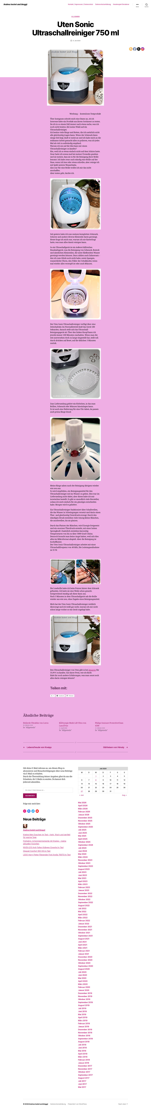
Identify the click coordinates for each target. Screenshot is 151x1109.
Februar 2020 (84, 987)
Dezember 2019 (85, 993)
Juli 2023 (82, 872)
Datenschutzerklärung (103, 4)
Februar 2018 (84, 1060)
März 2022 (82, 918)
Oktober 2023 (84, 863)
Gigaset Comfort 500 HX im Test (36, 851)
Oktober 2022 (84, 899)
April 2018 (82, 1054)
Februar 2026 (84, 812)
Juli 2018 (82, 1045)
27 (82, 791)
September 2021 (85, 936)
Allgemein (75, 16)
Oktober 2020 (84, 963)
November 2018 (85, 1033)
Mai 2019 (82, 1014)
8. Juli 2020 (76, 40)
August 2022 (84, 905)
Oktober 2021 (84, 933)
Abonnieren (30, 796)
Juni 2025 (82, 833)
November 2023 (85, 860)
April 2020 (82, 981)
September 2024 (85, 845)
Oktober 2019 (84, 999)
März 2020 (83, 984)
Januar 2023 (83, 890)
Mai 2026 (82, 803)
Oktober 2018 (84, 1036)
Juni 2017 (82, 1084)
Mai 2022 (82, 911)
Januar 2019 (83, 1026)
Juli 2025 (82, 830)
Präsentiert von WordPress (77, 1104)
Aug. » (124, 795)
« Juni (81, 795)
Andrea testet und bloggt (15, 4)
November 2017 (85, 1069)
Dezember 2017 (85, 1066)
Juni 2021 (82, 942)
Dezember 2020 (85, 957)
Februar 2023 (84, 887)
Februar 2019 (84, 1023)
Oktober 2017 (84, 1072)
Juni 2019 (82, 1011)
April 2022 (82, 914)
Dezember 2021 (85, 927)
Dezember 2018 (85, 1029)
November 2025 (85, 821)
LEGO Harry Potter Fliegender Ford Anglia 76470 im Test (47, 855)
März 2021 (82, 948)
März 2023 (82, 884)
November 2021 (85, 930)
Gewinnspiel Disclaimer (121, 4)
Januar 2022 (83, 924)
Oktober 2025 (84, 824)
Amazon (92, 670)
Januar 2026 (83, 815)
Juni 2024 (82, 851)
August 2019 (83, 1005)
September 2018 (85, 1039)
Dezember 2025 (85, 818)
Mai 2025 (82, 836)
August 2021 (83, 939)
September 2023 (85, 866)
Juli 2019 (82, 1008)
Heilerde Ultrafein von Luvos (35, 723)
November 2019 (85, 996)
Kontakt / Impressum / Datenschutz (80, 4)
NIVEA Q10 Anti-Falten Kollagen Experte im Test (43, 847)
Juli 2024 (82, 848)
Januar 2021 (83, 954)
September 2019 (85, 1002)
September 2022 (85, 902)
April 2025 (82, 839)
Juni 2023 (82, 875)
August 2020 (84, 969)
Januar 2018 (83, 1063)
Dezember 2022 (85, 893)
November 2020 (85, 960)
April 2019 (82, 1017)
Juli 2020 (82, 972)
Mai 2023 (82, 878)
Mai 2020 (82, 978)
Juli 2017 (82, 1081)
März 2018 (82, 1057)
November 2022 (85, 896)
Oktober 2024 (84, 842)
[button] (63, 571)
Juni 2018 (82, 1048)
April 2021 (82, 945)
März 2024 (83, 857)
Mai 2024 (82, 854)
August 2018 (83, 1042)
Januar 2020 (83, 990)
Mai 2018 (82, 1051)
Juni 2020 (82, 975)
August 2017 (83, 1078)
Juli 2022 (82, 908)
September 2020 (85, 966)
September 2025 (85, 827)
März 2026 (83, 809)
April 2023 (82, 881)
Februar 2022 (84, 921)
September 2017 (85, 1075)
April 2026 (82, 806)
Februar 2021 (84, 951)
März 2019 (82, 1020)
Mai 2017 (82, 1087)
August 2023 (84, 869)
